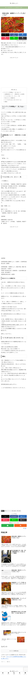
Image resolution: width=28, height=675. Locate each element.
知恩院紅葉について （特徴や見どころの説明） (15, 94)
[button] (22, 38)
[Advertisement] (14, 73)
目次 (12, 89)
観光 (3, 510)
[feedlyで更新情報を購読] (7, 525)
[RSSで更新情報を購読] (20, 525)
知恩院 (19, 510)
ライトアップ (8, 510)
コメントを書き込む (14, 650)
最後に (6, 101)
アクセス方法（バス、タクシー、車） (12, 96)
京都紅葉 (14, 510)
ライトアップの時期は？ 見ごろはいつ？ (12, 92)
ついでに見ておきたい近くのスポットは (13, 99)
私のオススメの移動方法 (10, 97)
